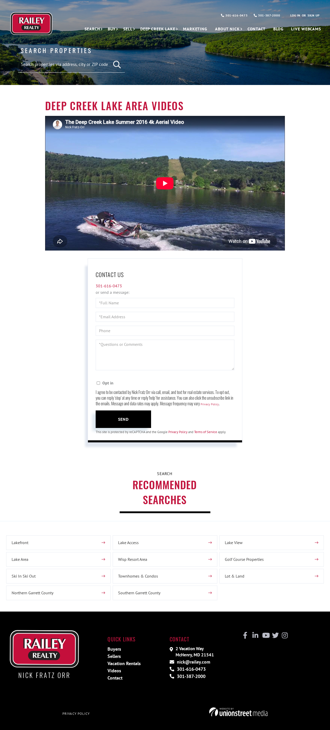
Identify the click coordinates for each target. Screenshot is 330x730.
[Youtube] (265, 635)
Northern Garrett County (32, 592)
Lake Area (20, 559)
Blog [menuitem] (278, 28)
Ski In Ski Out (24, 576)
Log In (295, 15)
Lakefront (20, 542)
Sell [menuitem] (128, 28)
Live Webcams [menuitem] (306, 28)
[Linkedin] (255, 635)
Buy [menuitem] (112, 28)
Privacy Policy (210, 404)
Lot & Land (234, 576)
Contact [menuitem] (257, 28)
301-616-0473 (236, 15)
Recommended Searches (165, 492)
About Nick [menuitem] (227, 28)
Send (123, 419)
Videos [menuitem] (114, 671)
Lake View (234, 542)
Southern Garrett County (139, 592)
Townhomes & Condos (138, 576)
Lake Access (128, 542)
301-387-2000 (268, 15)
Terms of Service (205, 432)
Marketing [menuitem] (195, 28)
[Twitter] (274, 635)
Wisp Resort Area (132, 559)
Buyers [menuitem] (114, 649)
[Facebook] (245, 635)
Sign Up (314, 15)
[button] (117, 64)
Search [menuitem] (92, 28)
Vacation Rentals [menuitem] (124, 663)
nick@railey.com (193, 662)
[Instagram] (284, 635)
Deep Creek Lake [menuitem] (157, 28)
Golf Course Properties (244, 559)
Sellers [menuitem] (114, 656)
